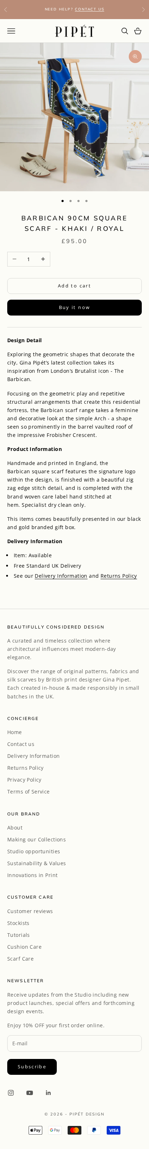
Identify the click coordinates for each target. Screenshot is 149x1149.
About (14, 827)
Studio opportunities (33, 851)
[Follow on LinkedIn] (48, 1092)
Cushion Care (24, 946)
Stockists (18, 923)
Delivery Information (61, 575)
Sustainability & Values (36, 863)
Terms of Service (28, 791)
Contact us (20, 744)
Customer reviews (30, 911)
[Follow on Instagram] (10, 1092)
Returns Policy (119, 575)
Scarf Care (20, 958)
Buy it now (74, 307)
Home (14, 732)
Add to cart (74, 285)
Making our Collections (36, 839)
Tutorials (18, 934)
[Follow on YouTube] (29, 1092)
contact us (89, 9)
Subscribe (32, 1066)
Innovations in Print (32, 875)
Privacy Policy (24, 779)
